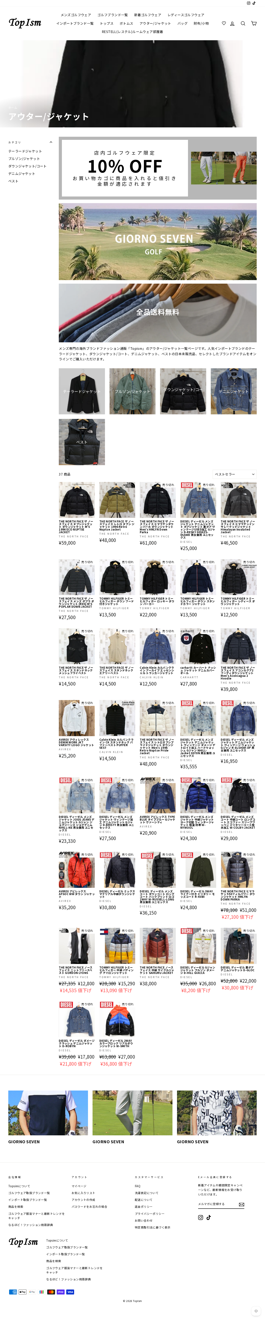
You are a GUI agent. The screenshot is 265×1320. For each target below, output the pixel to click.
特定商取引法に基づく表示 (153, 1227)
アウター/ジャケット (155, 23)
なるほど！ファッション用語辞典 (30, 1225)
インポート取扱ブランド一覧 (27, 1200)
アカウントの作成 (83, 1200)
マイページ (79, 1186)
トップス (106, 23)
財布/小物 (201, 23)
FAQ (137, 1186)
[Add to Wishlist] (91, 485)
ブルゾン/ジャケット (24, 158)
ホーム (12, 107)
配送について (144, 1200)
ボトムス (126, 23)
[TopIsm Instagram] (200, 1217)
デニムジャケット (21, 173)
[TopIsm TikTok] (208, 1217)
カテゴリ (14, 142)
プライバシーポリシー (150, 1213)
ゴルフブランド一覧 (112, 14)
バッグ (182, 23)
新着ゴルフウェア (147, 14)
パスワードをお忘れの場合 (89, 1206)
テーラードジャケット (25, 151)
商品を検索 (15, 1206)
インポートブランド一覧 (75, 23)
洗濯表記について (147, 1193)
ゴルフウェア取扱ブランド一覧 (29, 1193)
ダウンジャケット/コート (27, 165)
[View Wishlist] (224, 23)
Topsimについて (19, 1186)
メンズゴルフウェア (76, 14)
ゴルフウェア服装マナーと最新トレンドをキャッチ (36, 1215)
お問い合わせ (144, 1220)
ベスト (13, 180)
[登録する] (241, 1204)
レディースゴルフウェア (185, 14)
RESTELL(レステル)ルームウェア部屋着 (132, 31)
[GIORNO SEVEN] (48, 1113)
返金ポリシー (144, 1206)
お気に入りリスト (83, 1193)
